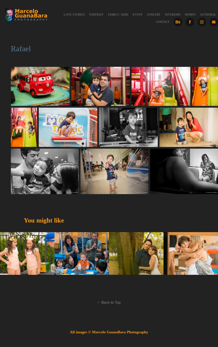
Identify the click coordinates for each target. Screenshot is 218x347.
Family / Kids (118, 14)
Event (138, 14)
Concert (154, 14)
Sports (190, 14)
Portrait (96, 14)
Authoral (208, 14)
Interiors (173, 14)
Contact (163, 21)
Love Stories (74, 14)
